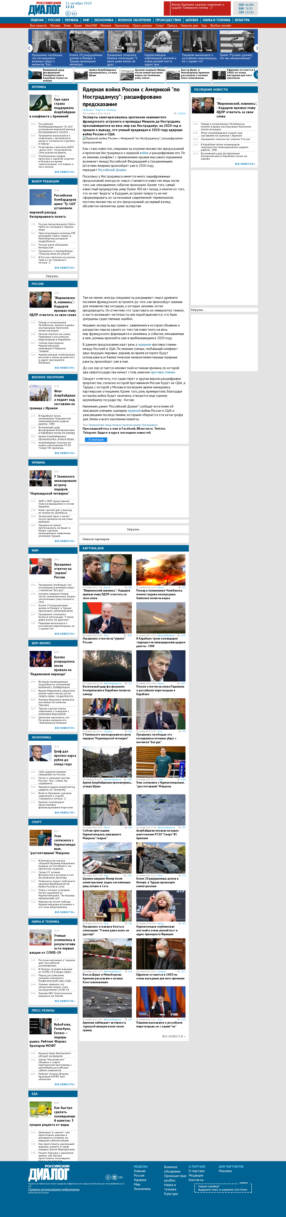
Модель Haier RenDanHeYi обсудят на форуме (54, 1054)
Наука (108, 425)
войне (144, 153)
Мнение (106, 25)
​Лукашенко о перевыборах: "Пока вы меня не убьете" (55, 252)
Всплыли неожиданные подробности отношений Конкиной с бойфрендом (54, 684)
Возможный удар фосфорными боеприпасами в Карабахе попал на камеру (55, 75)
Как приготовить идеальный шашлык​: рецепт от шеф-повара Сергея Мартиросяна (56, 1147)
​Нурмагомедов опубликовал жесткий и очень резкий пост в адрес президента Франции (56, 358)
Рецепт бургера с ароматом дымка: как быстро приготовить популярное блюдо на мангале (56, 1157)
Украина (71, 20)
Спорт (160, 25)
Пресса (172, 25)
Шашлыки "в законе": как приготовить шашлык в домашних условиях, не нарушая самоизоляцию (54, 1136)
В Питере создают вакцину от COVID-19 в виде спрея (55, 970)
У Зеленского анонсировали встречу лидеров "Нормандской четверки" (107, 736)
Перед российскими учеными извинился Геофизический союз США (54, 978)
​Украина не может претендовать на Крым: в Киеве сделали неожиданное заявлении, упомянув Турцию (54, 530)
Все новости (38, 25)
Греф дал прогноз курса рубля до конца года (65, 757)
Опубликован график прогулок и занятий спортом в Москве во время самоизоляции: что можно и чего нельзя (56, 161)
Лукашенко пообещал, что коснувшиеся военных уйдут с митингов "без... (47, 59)
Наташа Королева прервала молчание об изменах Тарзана (56, 702)
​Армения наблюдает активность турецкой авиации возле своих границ (104, 1026)
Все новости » (65, 172)
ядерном (145, 344)
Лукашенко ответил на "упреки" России (63, 570)
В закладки (96, 439)
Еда (204, 25)
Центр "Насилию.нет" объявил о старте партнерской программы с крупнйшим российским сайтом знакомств (55, 1065)
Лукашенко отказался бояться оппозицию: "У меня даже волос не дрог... (122, 59)
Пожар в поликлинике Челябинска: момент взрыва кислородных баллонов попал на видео (56, 326)
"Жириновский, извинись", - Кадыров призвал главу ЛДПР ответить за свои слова (106, 594)
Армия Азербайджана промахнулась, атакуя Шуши (103, 73)
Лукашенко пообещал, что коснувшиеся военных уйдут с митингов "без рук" (56, 587)
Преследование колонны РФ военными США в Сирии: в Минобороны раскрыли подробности (56, 237)
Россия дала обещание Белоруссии (53, 246)
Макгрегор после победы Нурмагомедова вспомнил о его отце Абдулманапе (56, 904)
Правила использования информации (54, 1189)
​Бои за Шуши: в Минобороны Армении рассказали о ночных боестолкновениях (103, 978)
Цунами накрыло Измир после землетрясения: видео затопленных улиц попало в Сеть (56, 597)
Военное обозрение (134, 20)
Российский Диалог (112, 170)
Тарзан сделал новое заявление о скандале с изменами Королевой (53, 711)
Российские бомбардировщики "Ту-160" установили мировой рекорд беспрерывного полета (56, 128)
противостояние (163, 372)
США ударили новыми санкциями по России (52, 773)
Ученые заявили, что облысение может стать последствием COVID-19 (53, 987)
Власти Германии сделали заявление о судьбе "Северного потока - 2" (198, 6)
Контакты (196, 1179)
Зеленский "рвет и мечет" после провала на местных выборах (55, 519)
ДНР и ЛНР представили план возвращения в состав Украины (56, 504)
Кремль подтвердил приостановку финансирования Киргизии (55, 805)
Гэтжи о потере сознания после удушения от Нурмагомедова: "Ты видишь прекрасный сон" (56, 894)
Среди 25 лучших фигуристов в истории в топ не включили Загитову (56, 875)
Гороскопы (122, 25)
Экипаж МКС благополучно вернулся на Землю (55, 994)
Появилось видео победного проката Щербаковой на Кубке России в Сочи (56, 884)
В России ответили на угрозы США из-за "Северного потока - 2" (56, 260)
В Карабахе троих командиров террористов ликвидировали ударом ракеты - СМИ (54, 419)
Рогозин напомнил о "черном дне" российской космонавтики (56, 963)
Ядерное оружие (131, 425)
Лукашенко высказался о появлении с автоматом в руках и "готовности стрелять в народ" (56, 139)
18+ (74, 13)
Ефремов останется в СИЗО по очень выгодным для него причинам (241, 74)
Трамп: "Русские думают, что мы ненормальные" (236, 56)
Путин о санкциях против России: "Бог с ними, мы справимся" (54, 781)
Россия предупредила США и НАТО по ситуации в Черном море (56, 227)
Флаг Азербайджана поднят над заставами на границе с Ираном (221, 134)
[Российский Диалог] (44, 14)
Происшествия (168, 20)
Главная (37, 20)
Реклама (225, 1171)
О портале (197, 1171)
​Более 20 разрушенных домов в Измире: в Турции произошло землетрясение (55, 608)
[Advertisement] (134, 251)
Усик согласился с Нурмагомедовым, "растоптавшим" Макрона (160, 784)
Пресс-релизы (142, 25)
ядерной (134, 410)
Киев (67, 25)
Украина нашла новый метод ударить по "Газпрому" (56, 788)
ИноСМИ (91, 25)
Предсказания (150, 425)
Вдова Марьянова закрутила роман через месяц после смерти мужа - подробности (56, 693)
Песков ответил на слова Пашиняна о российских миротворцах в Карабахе (54, 337)
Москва (55, 25)
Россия (54, 20)
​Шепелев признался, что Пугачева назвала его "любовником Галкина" (53, 720)
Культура (242, 20)
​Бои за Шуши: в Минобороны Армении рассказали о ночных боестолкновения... (195, 74)
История (117, 425)
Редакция (196, 1175)
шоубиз (191, 20)
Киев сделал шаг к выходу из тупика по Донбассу (55, 511)
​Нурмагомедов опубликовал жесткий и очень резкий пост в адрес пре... (160, 59)
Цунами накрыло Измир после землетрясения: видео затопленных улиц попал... (150, 74)
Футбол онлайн (220, 25)
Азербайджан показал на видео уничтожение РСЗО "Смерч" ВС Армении (54, 445)
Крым (78, 25)
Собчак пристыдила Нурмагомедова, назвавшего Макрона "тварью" (52, 347)
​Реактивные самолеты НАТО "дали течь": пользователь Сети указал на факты (56, 150)
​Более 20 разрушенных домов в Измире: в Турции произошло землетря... (86, 59)
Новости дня (189, 25)
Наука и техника (216, 20)
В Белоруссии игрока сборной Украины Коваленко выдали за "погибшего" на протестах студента (56, 864)
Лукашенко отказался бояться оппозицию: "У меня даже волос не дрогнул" (56, 617)
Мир (86, 20)
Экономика (104, 20)
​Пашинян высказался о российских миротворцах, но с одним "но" (199, 58)
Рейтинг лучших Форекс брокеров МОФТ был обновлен (53, 1077)
